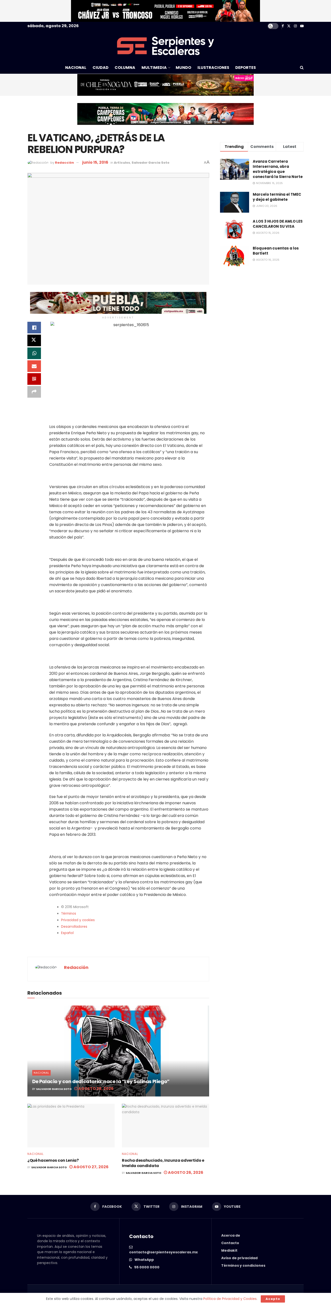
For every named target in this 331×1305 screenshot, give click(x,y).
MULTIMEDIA (154, 67)
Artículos (122, 162)
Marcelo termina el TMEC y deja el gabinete (277, 197)
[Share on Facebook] (34, 327)
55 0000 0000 (146, 1267)
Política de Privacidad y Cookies (230, 1298)
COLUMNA (125, 67)
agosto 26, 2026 (185, 1172)
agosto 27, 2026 (91, 1167)
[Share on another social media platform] (34, 392)
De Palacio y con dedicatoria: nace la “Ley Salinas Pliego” (101, 1081)
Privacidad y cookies (78, 920)
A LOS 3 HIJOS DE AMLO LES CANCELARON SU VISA (278, 224)
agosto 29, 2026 (96, 1088)
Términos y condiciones (243, 1265)
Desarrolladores (74, 926)
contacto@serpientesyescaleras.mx (163, 1252)
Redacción (64, 162)
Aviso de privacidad (239, 1258)
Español (67, 933)
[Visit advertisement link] (165, 11)
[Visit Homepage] (165, 46)
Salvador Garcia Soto (150, 162)
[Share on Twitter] (34, 340)
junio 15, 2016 (95, 162)
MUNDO (183, 67)
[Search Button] (302, 68)
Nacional (41, 1073)
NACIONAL (75, 67)
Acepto (273, 1299)
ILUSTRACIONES (213, 67)
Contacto (230, 1243)
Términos (68, 913)
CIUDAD (101, 67)
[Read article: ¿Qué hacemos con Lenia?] (71, 1125)
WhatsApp (144, 1259)
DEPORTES (245, 67)
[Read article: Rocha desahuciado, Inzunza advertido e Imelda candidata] (165, 1125)
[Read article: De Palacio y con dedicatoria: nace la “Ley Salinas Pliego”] (118, 1051)
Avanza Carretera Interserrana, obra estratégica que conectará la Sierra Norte (278, 169)
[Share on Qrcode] (34, 379)
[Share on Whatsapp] (34, 353)
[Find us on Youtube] (302, 26)
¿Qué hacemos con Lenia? (53, 1160)
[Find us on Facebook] (283, 26)
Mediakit (229, 1250)
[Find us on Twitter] (289, 26)
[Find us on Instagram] (295, 26)
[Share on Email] (34, 366)
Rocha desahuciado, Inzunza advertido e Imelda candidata (163, 1163)
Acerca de (230, 1235)
